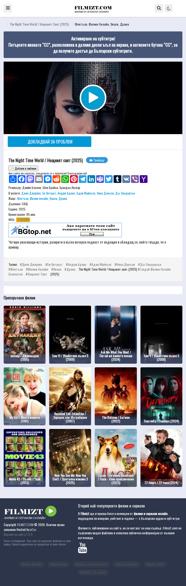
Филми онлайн (99, 24)
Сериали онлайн (127, 564)
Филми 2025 (155, 564)
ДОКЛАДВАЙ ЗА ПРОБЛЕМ (50, 141)
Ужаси (114, 24)
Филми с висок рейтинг (91, 564)
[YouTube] (84, 550)
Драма (124, 24)
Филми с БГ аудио (93, 572)
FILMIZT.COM (25, 524)
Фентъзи (81, 24)
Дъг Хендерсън (125, 193)
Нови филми (59, 564)
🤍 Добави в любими (23, 168)
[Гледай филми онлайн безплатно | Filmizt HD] (92, 8)
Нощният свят (37, 273)
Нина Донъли (105, 193)
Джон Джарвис (31, 193)
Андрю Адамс (66, 193)
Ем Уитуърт (49, 193)
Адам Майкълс (86, 193)
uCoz (33, 529)
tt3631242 (23, 220)
